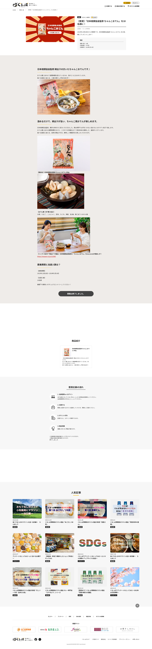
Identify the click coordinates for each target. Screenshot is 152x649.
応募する (109, 6)
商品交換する (120, 6)
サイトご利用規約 (112, 639)
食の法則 (78, 616)
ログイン (71, 399)
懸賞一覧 (21, 10)
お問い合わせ (135, 639)
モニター (50, 616)
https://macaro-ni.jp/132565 (46, 256)
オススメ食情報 (134, 6)
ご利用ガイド (95, 639)
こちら (75, 397)
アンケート (61, 616)
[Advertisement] (76, 320)
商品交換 (88, 616)
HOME (14, 10)
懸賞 (70, 616)
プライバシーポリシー (124, 639)
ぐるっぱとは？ (86, 639)
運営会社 (103, 639)
